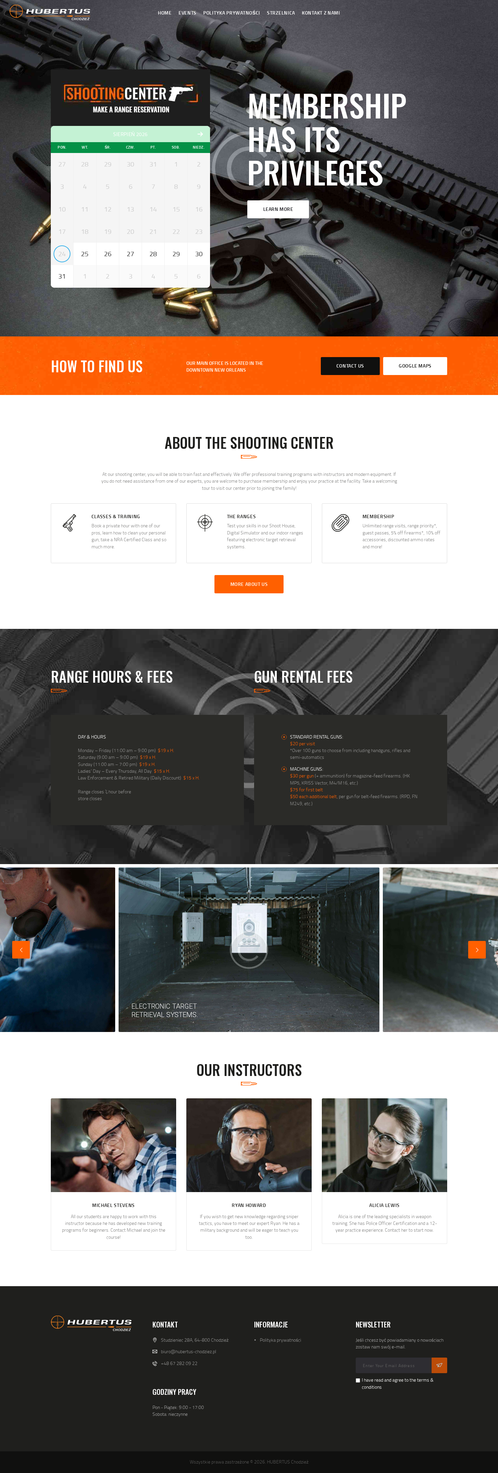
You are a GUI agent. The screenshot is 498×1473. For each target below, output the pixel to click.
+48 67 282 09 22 (179, 1363)
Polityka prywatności (280, 1340)
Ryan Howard (249, 1205)
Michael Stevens (113, 1205)
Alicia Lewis (384, 1205)
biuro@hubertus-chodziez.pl (188, 1351)
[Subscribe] (439, 1365)
